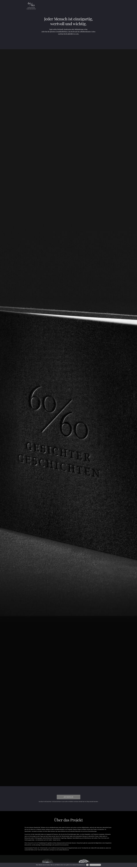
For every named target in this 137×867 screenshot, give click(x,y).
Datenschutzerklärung (95, 864)
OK (87, 864)
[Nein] (135, 865)
